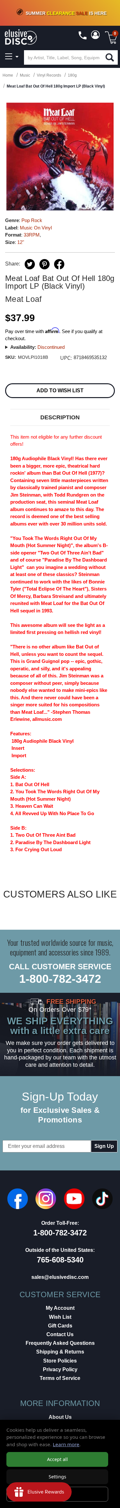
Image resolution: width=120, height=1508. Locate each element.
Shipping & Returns (60, 1351)
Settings (57, 1477)
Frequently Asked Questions (60, 1343)
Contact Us (60, 1334)
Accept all (57, 1459)
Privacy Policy (60, 1369)
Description (60, 417)
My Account (60, 1308)
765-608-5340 (60, 1259)
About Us (60, 1417)
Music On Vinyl (36, 227)
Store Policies (60, 1361)
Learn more (66, 1444)
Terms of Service (60, 1378)
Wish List (60, 1317)
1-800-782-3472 (60, 978)
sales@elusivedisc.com (60, 1277)
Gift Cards (60, 1325)
